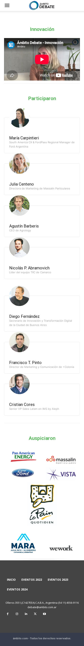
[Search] (78, 5)
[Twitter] (35, 614)
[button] (6, 5)
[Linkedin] (26, 614)
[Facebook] (7, 614)
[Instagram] (16, 614)
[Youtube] (44, 614)
